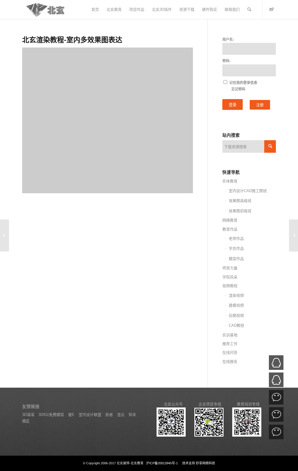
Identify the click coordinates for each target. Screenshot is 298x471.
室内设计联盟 (90, 414)
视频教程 (229, 286)
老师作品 (236, 238)
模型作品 (236, 258)
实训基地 (229, 335)
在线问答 (229, 352)
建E (72, 414)
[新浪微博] (271, 9)
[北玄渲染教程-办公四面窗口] (4, 235)
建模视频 (236, 305)
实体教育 (229, 181)
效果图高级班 (240, 200)
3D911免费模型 (51, 414)
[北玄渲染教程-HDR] (293, 235)
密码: (226, 61)
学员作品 (236, 248)
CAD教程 (236, 325)
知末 (132, 414)
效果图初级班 (240, 211)
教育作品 (229, 229)
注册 (260, 105)
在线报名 (229, 361)
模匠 (26, 421)
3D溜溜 (28, 414)
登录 (232, 105)
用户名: (228, 40)
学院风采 (229, 277)
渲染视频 (236, 295)
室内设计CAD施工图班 (248, 191)
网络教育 (229, 220)
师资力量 (229, 268)
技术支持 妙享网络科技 (198, 463)
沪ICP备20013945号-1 (162, 463)
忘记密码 (238, 89)
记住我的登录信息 (243, 83)
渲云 (121, 414)
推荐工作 (229, 344)
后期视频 (236, 315)
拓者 (109, 414)
